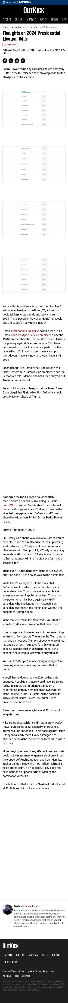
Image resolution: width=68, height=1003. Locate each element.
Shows (54, 19)
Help (53, 971)
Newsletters (11, 962)
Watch (43, 19)
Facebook (5, 60)
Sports (7, 19)
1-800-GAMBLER (33, 990)
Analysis (31, 19)
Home (5, 27)
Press (16, 976)
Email (17, 60)
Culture (19, 19)
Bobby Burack (10, 45)
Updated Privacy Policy (38, 971)
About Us (7, 976)
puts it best (52, 624)
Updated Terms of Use (13, 971)
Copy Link (23, 60)
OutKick (34, 10)
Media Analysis (19, 27)
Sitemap (26, 976)
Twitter (11, 60)
